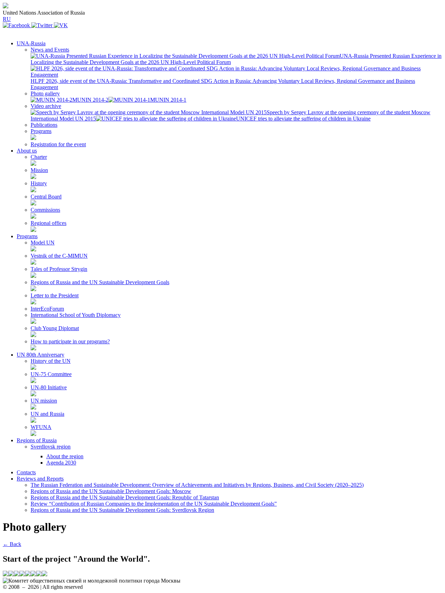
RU (7, 19)
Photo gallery (45, 93)
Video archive (46, 106)
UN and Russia (47, 414)
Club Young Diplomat (55, 328)
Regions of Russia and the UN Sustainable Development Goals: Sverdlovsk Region (122, 510)
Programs (41, 131)
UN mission (44, 401)
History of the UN (51, 361)
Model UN (43, 242)
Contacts (26, 472)
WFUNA (41, 427)
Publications (44, 125)
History (39, 183)
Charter (39, 157)
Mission (39, 170)
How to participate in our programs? (70, 341)
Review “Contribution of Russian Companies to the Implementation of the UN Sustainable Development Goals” (154, 504)
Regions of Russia (37, 440)
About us (27, 151)
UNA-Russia (31, 43)
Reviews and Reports (40, 479)
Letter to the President (55, 295)
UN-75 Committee (51, 374)
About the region (64, 456)
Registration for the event (58, 144)
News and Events (50, 50)
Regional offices (48, 223)
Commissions (45, 210)
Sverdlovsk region (51, 447)
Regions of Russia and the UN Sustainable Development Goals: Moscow (111, 491)
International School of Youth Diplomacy (76, 315)
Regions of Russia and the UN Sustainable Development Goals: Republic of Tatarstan (125, 497)
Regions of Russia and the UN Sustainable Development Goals (100, 282)
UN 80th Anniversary (40, 355)
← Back (12, 544)
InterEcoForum (47, 309)
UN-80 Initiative (49, 387)
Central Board (46, 197)
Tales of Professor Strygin (59, 269)
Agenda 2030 (61, 463)
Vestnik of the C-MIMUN (59, 256)
